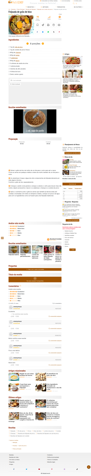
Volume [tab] (70, 188)
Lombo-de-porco (49, 431)
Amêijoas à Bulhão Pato (71, 233)
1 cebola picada (15, 66)
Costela (58, 431)
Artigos (45, 7)
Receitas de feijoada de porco (26, 433)
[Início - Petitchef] (9, 9)
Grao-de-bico (37, 431)
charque (18, 52)
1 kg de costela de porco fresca (20, 50)
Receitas (30, 7)
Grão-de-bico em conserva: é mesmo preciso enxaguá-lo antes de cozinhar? (53, 415)
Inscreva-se (72, 184)
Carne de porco (23, 445)
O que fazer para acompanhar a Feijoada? (25, 385)
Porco (29, 431)
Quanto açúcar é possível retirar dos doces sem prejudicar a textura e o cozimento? (27, 403)
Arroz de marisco (69, 237)
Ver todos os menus (70, 176)
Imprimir (79, 176)
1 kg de (16, 47)
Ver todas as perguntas (76, 218)
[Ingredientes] (2, 238)
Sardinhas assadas (69, 235)
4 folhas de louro (15, 71)
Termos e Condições (52, 459)
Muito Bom (20, 228)
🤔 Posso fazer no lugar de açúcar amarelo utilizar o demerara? (71, 214)
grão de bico (19, 47)
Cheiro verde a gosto (16, 74)
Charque (13, 433)
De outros (78, 7)
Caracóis (67, 239)
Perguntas (61, 7)
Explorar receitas (14, 440)
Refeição (15, 442)
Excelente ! (21, 226)
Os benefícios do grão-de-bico (52, 374)
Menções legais (51, 462)
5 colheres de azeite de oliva (19, 63)
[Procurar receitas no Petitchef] (73, 3)
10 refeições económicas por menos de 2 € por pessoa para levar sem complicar (52, 403)
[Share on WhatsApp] (48, 32)
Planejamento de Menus (71, 153)
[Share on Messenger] (43, 32)
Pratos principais (17, 448)
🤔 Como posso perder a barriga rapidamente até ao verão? (70, 210)
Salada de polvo (69, 231)
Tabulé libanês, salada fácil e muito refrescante (75, 161)
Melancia (67, 244)
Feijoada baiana (14, 254)
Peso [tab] (65, 188)
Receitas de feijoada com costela (20, 436)
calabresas (14, 58)
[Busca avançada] (76, 3)
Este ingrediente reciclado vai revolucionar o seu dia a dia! (54, 386)
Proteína (15, 445)
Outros (66, 246)
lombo (17, 55)
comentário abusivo (55, 316)
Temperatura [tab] (78, 188)
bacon (17, 60)
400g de (15, 52)
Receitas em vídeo (14, 457)
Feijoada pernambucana (25, 255)
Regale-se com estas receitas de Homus (27, 374)
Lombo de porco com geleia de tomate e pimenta (59, 258)
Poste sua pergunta (73, 220)
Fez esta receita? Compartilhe (35, 281)
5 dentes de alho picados (18, 69)
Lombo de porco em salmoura (35, 256)
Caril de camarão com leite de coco (74, 167)
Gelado (66, 242)
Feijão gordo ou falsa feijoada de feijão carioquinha (49, 257)
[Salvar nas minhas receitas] (37, 25)
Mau (18, 235)
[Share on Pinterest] (59, 32)
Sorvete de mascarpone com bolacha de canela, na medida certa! (75, 173)
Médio (19, 233)
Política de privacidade (53, 457)
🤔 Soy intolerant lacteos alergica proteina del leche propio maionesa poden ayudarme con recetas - (71, 205)
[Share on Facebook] (37, 32)
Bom (18, 231)
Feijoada (13, 431)
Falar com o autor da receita (36, 269)
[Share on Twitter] (53, 32)
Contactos (50, 455)
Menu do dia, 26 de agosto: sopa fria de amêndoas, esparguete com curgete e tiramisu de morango (21, 417)
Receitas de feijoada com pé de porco (48, 433)
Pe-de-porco (21, 431)
